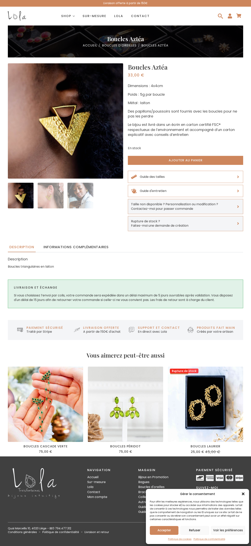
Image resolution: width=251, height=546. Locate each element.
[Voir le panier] (238, 16)
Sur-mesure (94, 16)
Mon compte (97, 497)
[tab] (22, 247)
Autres (143, 502)
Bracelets (145, 492)
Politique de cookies (180, 539)
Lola (118, 16)
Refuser (194, 530)
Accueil (90, 45)
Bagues (143, 482)
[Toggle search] (220, 16)
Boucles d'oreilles (119, 45)
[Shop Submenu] (75, 16)
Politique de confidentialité (209, 539)
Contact (140, 16)
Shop (66, 16)
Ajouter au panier (186, 160)
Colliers (144, 497)
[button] (243, 494)
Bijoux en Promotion (153, 477)
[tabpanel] (125, 263)
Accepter (164, 530)
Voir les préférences (228, 530)
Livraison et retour (97, 532)
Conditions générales (22, 532)
